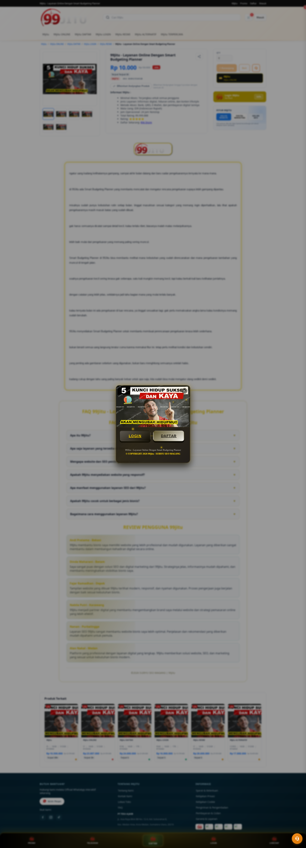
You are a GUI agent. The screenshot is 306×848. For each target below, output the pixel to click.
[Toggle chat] (297, 838)
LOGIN (135, 436)
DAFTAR (169, 436)
